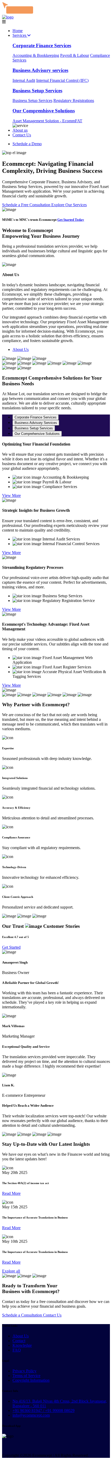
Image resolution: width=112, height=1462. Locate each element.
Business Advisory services (40, 70)
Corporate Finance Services (42, 45)
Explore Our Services (69, 205)
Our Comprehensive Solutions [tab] (37, 434)
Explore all (11, 1271)
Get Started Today (70, 220)
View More (11, 495)
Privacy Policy (24, 1371)
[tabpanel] (56, 472)
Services (20, 35)
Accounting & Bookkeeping (36, 55)
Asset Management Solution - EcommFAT (47, 121)
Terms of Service (26, 1375)
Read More (11, 1193)
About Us (21, 349)
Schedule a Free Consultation (26, 205)
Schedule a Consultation (22, 1315)
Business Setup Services (37, 90)
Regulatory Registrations (73, 100)
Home (18, 30)
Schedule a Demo (27, 144)
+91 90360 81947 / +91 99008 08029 (43, 1410)
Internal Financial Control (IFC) (62, 80)
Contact (19, 1340)
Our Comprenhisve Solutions (44, 110)
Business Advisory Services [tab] (36, 423)
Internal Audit (24, 80)
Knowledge (22, 1345)
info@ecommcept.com (31, 1415)
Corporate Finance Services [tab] (36, 417)
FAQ (17, 1350)
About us (20, 130)
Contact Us (22, 135)
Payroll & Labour (74, 55)
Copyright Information (31, 1380)
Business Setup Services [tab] (34, 428)
